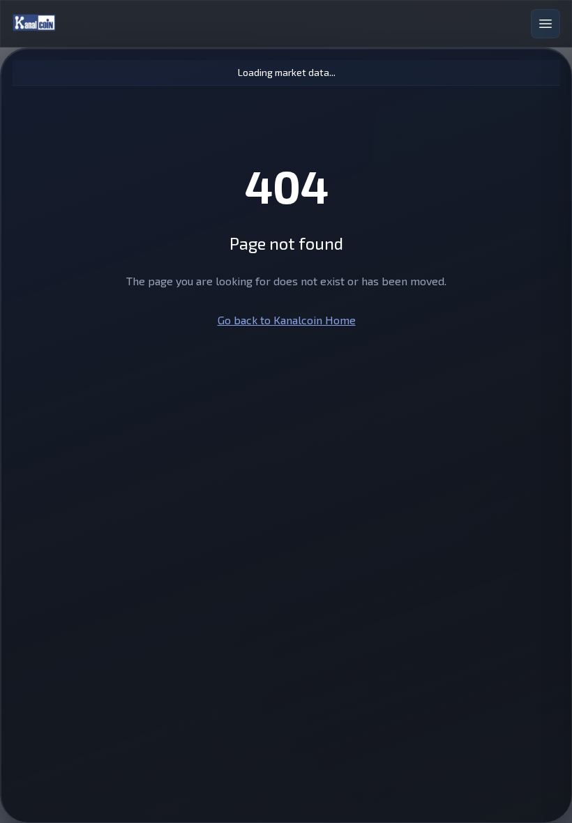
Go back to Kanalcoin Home (287, 319)
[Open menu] (545, 23)
